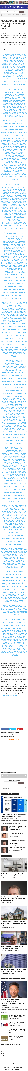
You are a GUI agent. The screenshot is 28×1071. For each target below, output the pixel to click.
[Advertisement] (14, 712)
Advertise (7, 1069)
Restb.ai (11, 830)
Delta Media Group (5, 818)
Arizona (2, 1046)
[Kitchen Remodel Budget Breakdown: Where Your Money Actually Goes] (14, 865)
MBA (3, 28)
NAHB (11, 1025)
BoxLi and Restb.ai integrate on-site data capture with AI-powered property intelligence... (17, 828)
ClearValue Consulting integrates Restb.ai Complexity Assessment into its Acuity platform (17, 842)
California (3, 1049)
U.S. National (6, 776)
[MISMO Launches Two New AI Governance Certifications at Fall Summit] (4, 1038)
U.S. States (5, 788)
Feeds (21, 1069)
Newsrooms (6, 1067)
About (12, 1069)
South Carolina (4, 1057)
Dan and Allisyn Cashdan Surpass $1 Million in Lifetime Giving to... (17, 1016)
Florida (2, 1051)
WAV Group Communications (7, 950)
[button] (25, 7)
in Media (18, 14)
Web (2, 15)
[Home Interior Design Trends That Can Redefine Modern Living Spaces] (14, 961)
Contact (17, 1069)
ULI (10, 1018)
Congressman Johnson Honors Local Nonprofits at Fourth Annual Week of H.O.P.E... (17, 1031)
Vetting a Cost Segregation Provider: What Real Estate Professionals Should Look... (14, 923)
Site (9, 14)
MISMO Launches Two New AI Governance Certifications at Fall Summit (16, 1038)
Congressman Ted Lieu (5, 1007)
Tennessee (3, 1060)
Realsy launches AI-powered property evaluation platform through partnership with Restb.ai (18, 849)
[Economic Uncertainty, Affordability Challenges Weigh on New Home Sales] (4, 1024)
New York (3, 1055)
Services (22, 1067)
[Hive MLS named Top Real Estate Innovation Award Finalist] (14, 938)
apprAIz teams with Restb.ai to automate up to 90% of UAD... (16, 834)
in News (12, 14)
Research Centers (15, 1067)
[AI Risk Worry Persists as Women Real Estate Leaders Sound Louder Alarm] (14, 804)
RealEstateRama (4, 877)
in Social (23, 14)
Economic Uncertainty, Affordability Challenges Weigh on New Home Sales (18, 1023)
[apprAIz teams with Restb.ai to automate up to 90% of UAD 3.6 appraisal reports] (4, 835)
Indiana (2, 1053)
